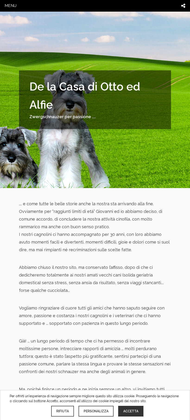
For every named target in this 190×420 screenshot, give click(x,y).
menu (10, 5)
